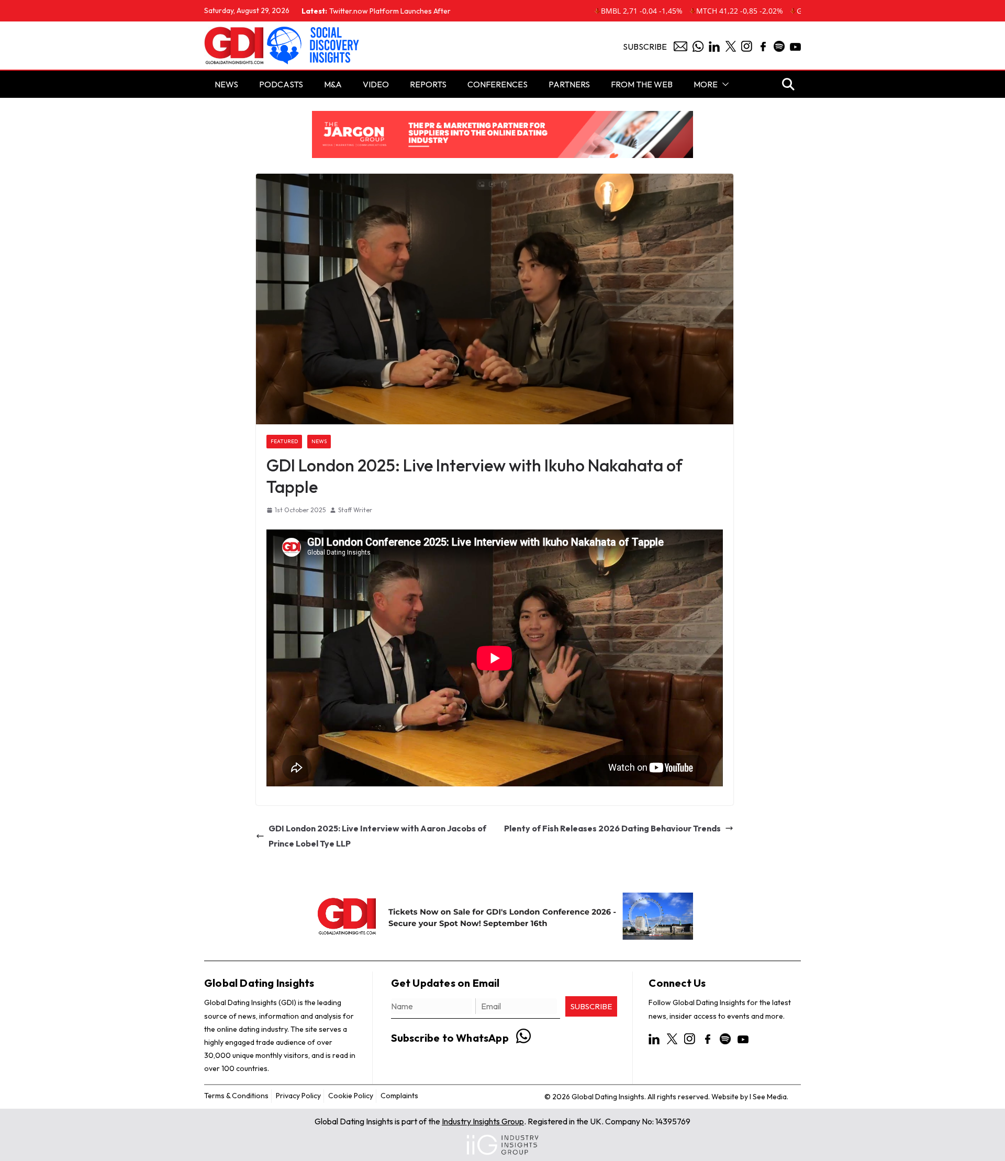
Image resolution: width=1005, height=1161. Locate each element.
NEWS (226, 84)
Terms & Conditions (236, 1095)
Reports (428, 84)
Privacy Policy (298, 1095)
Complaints (399, 1095)
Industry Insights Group (483, 1121)
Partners (569, 84)
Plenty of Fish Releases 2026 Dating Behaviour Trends (612, 828)
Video (376, 84)
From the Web (642, 84)
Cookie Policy (350, 1095)
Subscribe (645, 46)
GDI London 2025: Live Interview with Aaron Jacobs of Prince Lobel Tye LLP (377, 836)
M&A (333, 84)
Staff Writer (355, 510)
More (706, 84)
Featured (284, 441)
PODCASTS (281, 84)
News (319, 441)
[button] (723, 84)
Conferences (497, 84)
